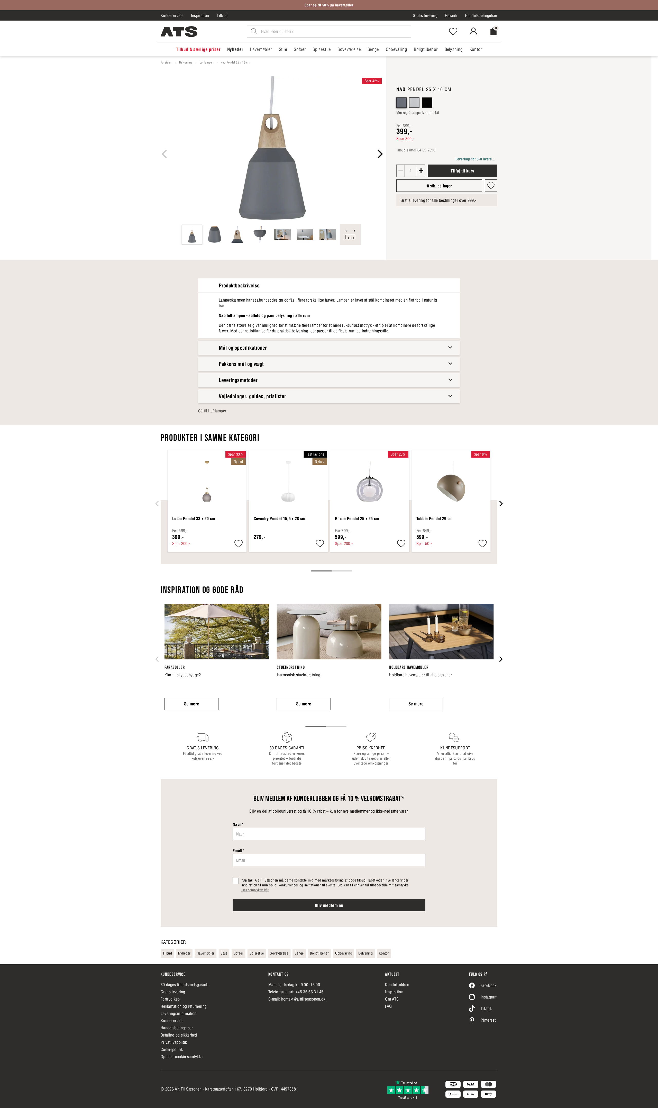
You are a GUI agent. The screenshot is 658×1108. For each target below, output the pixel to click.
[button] (401, 102)
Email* (238, 850)
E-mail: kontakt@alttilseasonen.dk (296, 999)
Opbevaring (396, 49)
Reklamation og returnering (184, 1006)
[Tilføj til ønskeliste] (491, 185)
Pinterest (488, 1020)
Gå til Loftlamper (212, 410)
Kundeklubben (397, 984)
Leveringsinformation (178, 1013)
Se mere (191, 704)
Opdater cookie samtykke (182, 1056)
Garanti (451, 15)
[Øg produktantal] (421, 171)
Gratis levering (425, 15)
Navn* (238, 824)
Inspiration (200, 15)
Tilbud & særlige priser (198, 49)
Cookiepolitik (172, 1049)
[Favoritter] (453, 31)
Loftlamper (206, 62)
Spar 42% (372, 81)
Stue (283, 49)
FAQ (388, 1006)
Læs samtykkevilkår (255, 890)
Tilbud (222, 15)
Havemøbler (261, 49)
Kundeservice (172, 15)
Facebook (489, 985)
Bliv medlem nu (329, 905)
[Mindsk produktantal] (401, 171)
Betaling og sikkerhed (179, 1035)
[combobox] (329, 31)
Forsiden (166, 62)
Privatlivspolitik (174, 1042)
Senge (373, 49)
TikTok (486, 1008)
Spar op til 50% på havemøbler (329, 5)
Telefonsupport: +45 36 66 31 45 (296, 991)
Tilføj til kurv (462, 171)
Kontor (476, 49)
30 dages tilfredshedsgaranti (184, 984)
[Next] (379, 154)
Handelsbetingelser (481, 15)
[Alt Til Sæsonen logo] (179, 31)
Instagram (489, 997)
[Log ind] (473, 31)
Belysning (454, 49)
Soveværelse (349, 49)
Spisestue (322, 49)
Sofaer (300, 49)
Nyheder (235, 49)
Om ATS (392, 999)
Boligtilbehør (426, 49)
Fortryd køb (170, 999)
